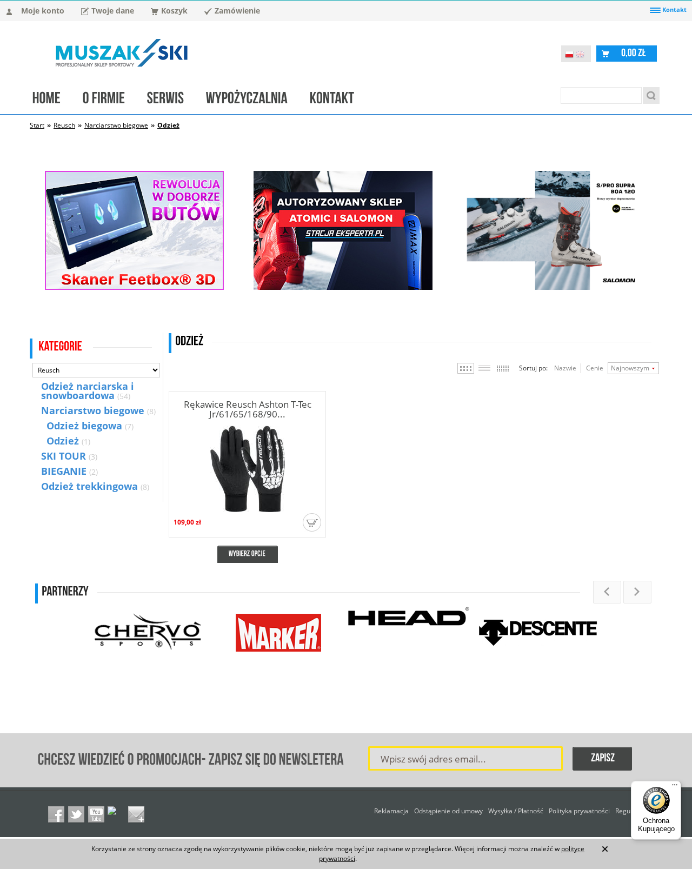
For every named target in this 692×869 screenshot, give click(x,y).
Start (37, 125)
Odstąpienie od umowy (448, 810)
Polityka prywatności (579, 810)
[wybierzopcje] (247, 554)
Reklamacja (391, 810)
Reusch (64, 125)
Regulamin (631, 810)
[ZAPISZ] (603, 759)
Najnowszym (630, 368)
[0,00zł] (633, 52)
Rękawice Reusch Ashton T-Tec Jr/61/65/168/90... (247, 409)
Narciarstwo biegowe (116, 125)
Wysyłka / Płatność (515, 810)
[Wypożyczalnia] (252, 100)
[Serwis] (171, 100)
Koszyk (174, 10)
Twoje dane (112, 10)
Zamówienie (237, 10)
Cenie (594, 368)
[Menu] (674, 787)
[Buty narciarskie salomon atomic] (343, 287)
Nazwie (565, 368)
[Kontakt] (337, 100)
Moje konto (42, 10)
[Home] (52, 100)
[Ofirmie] (109, 100)
